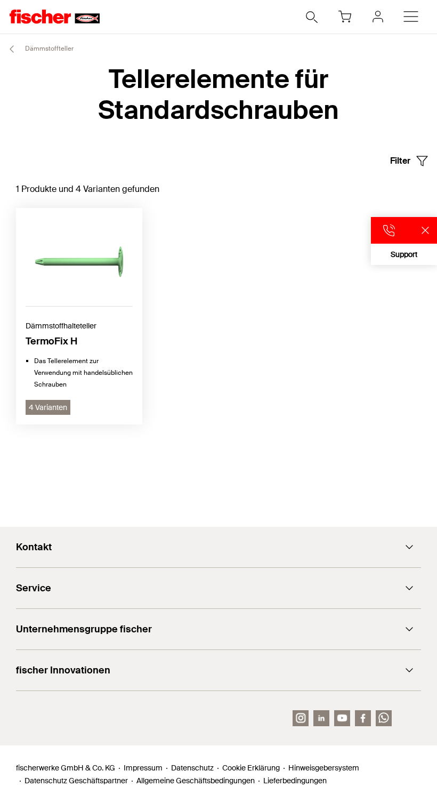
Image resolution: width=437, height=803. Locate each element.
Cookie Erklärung (251, 768)
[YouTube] (342, 718)
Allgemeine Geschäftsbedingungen (195, 780)
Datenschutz (192, 768)
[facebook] (363, 718)
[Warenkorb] (344, 16)
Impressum (143, 768)
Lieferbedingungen (295, 780)
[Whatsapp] (384, 718)
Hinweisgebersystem (323, 768)
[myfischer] (378, 16)
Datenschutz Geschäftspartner (76, 780)
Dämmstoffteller (48, 48)
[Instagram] (301, 718)
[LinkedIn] (321, 718)
